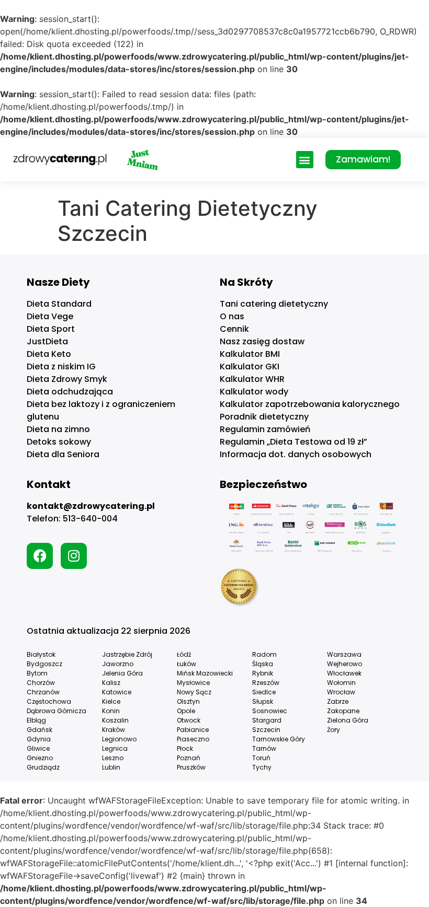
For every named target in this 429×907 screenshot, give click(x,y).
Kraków (113, 729)
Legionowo (119, 739)
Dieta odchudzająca (70, 392)
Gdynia (39, 739)
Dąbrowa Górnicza (56, 710)
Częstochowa (49, 701)
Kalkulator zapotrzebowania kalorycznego (310, 404)
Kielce (111, 701)
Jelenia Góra (122, 673)
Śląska (262, 663)
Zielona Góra (347, 720)
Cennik (234, 329)
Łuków (186, 663)
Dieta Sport (51, 329)
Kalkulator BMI (250, 354)
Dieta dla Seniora (63, 454)
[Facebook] (40, 556)
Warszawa (344, 654)
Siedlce (264, 692)
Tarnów (264, 748)
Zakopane (343, 710)
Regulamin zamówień (265, 429)
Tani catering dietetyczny (274, 304)
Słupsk (262, 701)
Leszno (112, 757)
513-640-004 (90, 519)
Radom (264, 654)
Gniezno (40, 757)
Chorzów (41, 682)
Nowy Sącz (194, 692)
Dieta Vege (50, 316)
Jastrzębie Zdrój (127, 654)
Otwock (188, 720)
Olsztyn (188, 701)
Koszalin (115, 720)
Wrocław (341, 692)
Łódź (184, 654)
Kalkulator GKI (249, 367)
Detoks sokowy (59, 442)
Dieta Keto (49, 354)
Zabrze (337, 701)
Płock (185, 748)
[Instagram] (74, 556)
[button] (304, 159)
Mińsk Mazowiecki (205, 673)
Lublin (111, 767)
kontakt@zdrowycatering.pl (91, 506)
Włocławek (344, 673)
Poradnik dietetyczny (264, 417)
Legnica (115, 748)
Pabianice (193, 729)
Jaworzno (117, 663)
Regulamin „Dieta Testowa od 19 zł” (293, 442)
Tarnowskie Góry (278, 739)
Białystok (41, 654)
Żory (333, 729)
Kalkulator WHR (252, 379)
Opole (186, 710)
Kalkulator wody (254, 392)
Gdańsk (39, 729)
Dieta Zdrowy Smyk (67, 379)
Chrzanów (43, 692)
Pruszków (191, 767)
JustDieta (47, 341)
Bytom (37, 673)
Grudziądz (43, 767)
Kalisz (111, 682)
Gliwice (38, 748)
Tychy (262, 767)
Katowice (116, 692)
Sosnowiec (269, 710)
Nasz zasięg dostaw (262, 341)
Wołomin (341, 682)
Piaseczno (193, 739)
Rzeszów (265, 682)
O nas (232, 316)
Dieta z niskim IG (61, 367)
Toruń (261, 757)
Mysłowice (193, 682)
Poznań (188, 757)
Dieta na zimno (58, 429)
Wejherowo (344, 663)
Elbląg (36, 720)
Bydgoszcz (44, 663)
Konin (111, 710)
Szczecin (266, 729)
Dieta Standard (59, 304)
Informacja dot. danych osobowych (295, 454)
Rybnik (262, 673)
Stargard (266, 720)
